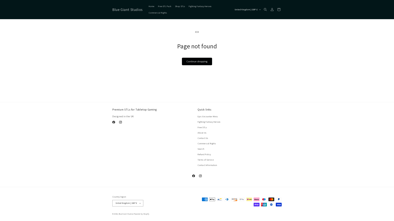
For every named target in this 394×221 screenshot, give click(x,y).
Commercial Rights (207, 143)
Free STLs (202, 127)
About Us (202, 132)
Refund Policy (204, 154)
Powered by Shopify (141, 214)
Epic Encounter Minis (208, 116)
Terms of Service (206, 159)
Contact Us (203, 138)
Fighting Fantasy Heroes (209, 121)
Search (201, 148)
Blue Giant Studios (126, 214)
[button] (265, 9)
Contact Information (207, 165)
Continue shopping (197, 61)
